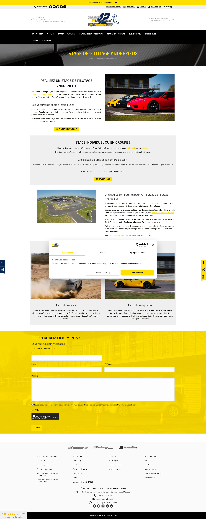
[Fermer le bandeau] (153, 245)
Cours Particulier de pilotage (47, 456)
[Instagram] (103, 506)
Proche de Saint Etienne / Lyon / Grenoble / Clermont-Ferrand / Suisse (104, 492)
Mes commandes (115, 465)
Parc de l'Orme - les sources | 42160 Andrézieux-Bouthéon (104, 488)
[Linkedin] (111, 506)
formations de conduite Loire (163, 212)
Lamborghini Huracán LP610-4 (84, 482)
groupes (144, 148)
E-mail (34, 364)
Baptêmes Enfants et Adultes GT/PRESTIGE (47, 480)
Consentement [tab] (67, 253)
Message (35, 375)
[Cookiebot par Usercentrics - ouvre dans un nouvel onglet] (137, 245)
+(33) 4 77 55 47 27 (105, 495)
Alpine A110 (77, 473)
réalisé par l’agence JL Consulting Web (104, 515)
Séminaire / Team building (153, 473)
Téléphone (108, 364)
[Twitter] (107, 506)
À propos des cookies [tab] (139, 253)
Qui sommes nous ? (151, 456)
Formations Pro (149, 478)
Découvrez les (36, 121)
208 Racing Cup (78, 456)
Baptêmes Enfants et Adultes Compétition (47, 474)
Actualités (147, 465)
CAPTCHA (35, 410)
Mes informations (115, 469)
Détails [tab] (103, 253)
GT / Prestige (41, 460)
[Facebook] (94, 506)
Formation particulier (44, 469)
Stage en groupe (43, 465)
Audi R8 (75, 478)
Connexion (112, 456)
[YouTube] (98, 506)
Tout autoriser (137, 273)
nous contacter (99, 171)
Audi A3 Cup (77, 460)
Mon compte (113, 460)
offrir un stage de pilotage (119, 235)
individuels (131, 148)
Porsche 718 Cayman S (81, 469)
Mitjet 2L (76, 465)
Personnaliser (101, 273)
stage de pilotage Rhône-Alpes (43, 94)
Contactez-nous (150, 469)
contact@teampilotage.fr (104, 499)
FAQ (145, 460)
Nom (33, 352)
